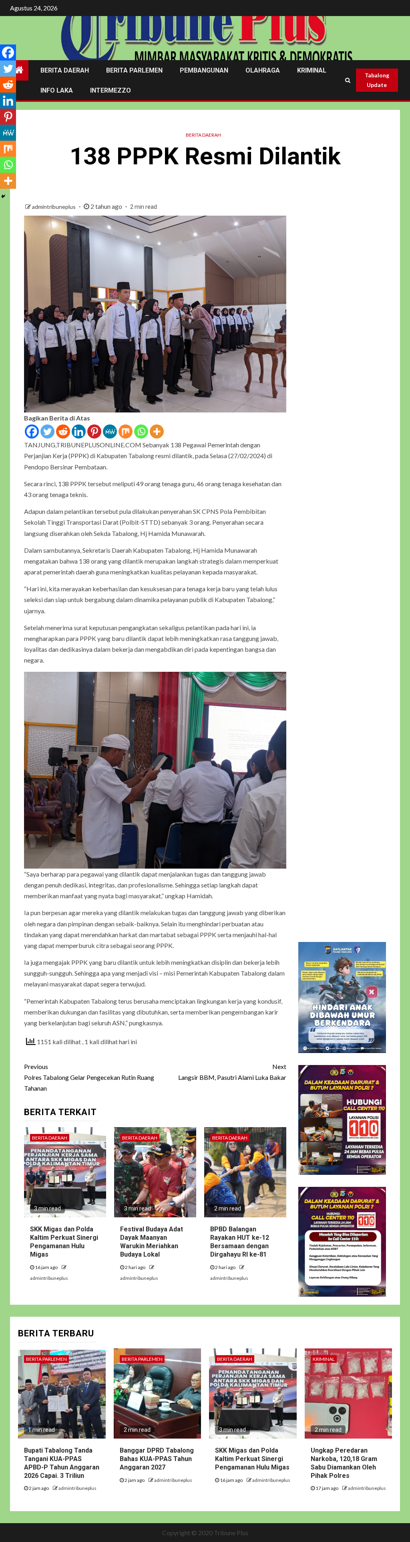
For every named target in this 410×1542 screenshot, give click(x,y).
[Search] (348, 80)
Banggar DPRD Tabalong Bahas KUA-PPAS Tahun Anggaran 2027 (157, 1459)
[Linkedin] (79, 431)
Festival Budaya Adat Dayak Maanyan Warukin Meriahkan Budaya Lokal (151, 1241)
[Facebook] (32, 431)
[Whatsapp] (141, 431)
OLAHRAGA (262, 70)
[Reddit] (63, 431)
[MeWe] (110, 431)
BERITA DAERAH (64, 70)
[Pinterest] (94, 431)
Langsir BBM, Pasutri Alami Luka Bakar (232, 1072)
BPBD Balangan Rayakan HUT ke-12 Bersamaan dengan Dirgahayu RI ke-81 (239, 1241)
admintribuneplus (54, 206)
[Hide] (3, 196)
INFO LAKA (56, 90)
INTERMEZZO (110, 90)
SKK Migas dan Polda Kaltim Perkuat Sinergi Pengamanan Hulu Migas (64, 1241)
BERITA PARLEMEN (134, 70)
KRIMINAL (311, 70)
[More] (157, 431)
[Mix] (126, 431)
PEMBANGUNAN (204, 70)
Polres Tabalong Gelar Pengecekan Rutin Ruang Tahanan (89, 1077)
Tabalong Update (377, 80)
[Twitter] (47, 431)
